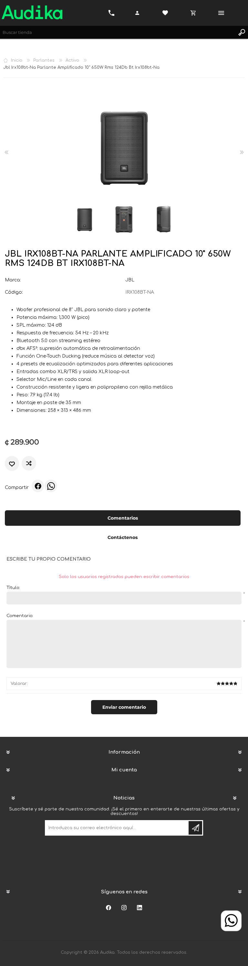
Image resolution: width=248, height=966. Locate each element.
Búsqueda (241, 32)
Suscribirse (195, 828)
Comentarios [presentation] (123, 518)
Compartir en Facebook (38, 486)
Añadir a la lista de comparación (29, 463)
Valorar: (19, 683)
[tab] (122, 518)
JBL (129, 280)
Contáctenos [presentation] (123, 537)
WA (51, 486)
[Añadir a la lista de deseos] (12, 463)
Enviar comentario (124, 707)
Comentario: (19, 616)
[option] (84, 220)
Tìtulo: (13, 587)
